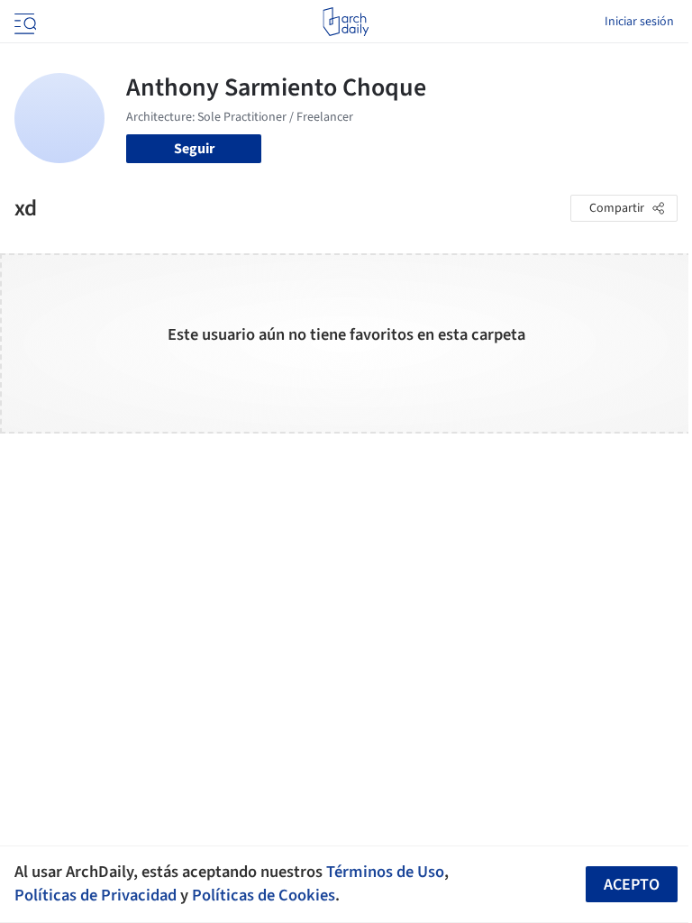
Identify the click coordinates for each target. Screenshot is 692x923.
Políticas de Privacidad (95, 895)
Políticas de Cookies (263, 895)
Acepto (632, 884)
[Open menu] (23, 21)
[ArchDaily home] (346, 21)
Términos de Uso (385, 871)
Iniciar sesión (639, 21)
